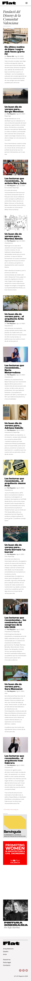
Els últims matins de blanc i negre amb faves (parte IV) (15, 50)
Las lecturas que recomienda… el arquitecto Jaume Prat (15, 482)
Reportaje (8, 116)
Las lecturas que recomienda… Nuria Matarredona (14, 369)
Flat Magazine (11, 114)
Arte (6, 556)
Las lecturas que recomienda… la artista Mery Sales (15, 181)
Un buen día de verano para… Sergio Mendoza (14, 109)
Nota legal (7, 962)
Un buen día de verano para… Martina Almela (14, 236)
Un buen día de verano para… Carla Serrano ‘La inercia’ (15, 548)
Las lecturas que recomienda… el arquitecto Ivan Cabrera (14, 759)
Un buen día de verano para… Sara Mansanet (13, 686)
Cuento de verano (10, 58)
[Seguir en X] (23, 970)
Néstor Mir (10, 56)
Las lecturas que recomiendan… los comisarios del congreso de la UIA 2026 (15, 623)
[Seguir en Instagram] (26, 970)
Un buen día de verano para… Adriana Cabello (14, 425)
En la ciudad (20, 58)
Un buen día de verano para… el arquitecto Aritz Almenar (14, 318)
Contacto (6, 965)
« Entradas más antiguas (10, 809)
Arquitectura (9, 243)
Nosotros (6, 960)
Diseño (5, 951)
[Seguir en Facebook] (20, 970)
